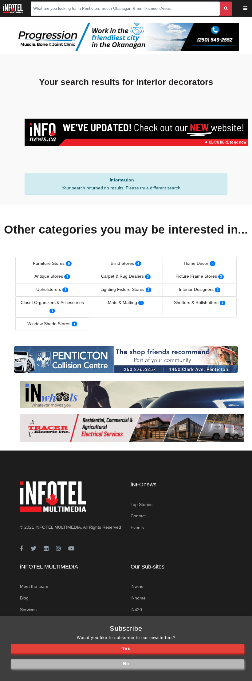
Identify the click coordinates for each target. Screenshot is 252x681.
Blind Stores (122, 263)
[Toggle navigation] (249, 9)
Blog (24, 597)
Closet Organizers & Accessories (52, 302)
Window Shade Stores (48, 323)
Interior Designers (196, 289)
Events (137, 527)
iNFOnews (143, 484)
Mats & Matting (122, 302)
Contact (138, 515)
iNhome (138, 597)
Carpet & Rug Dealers (122, 276)
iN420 (136, 609)
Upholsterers (48, 289)
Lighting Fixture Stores (122, 289)
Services (28, 609)
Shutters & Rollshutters (196, 302)
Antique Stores (48, 276)
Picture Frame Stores (196, 276)
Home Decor (196, 263)
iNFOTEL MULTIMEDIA (58, 527)
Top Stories (141, 504)
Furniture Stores (49, 263)
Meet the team (34, 586)
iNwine (137, 586)
